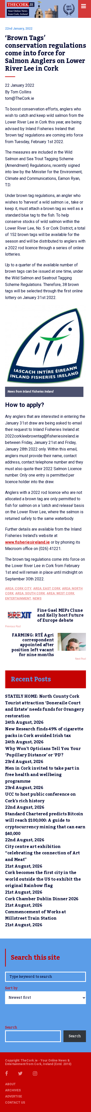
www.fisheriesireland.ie (27, 542)
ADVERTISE (13, 1096)
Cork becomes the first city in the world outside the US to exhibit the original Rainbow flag (43, 879)
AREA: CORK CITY (18, 588)
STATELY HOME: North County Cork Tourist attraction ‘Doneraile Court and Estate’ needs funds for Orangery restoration (44, 706)
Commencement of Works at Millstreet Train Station (35, 915)
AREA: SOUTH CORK (30, 593)
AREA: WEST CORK (60, 593)
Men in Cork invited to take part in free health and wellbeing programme (42, 774)
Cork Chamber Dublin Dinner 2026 (41, 899)
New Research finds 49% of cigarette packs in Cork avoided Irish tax (44, 732)
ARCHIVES (13, 1090)
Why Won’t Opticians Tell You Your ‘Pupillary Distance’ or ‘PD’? (43, 752)
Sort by (11, 988)
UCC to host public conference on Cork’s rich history (40, 797)
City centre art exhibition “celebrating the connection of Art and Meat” (42, 853)
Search (11, 1027)
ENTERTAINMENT (18, 598)
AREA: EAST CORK (46, 588)
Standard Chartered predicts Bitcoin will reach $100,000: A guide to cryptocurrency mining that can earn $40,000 (45, 824)
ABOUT (10, 1084)
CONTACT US (15, 1102)
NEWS (37, 598)
